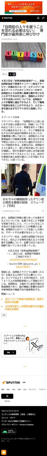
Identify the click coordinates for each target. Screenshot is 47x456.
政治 (13, 389)
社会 (3, 315)
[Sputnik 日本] (7, 19)
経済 (19, 389)
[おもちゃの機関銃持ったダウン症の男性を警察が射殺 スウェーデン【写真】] (23, 180)
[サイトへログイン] (38, 17)
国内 (8, 389)
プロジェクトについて (10, 411)
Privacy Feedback (27, 424)
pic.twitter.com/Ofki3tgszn (23, 259)
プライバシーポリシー (10, 424)
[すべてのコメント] (3, 452)
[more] (42, 210)
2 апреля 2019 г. (28, 265)
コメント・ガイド (8, 418)
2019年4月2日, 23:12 (9, 39)
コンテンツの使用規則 (10, 414)
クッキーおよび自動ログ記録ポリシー (16, 421)
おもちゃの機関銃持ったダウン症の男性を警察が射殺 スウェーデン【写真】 (23, 202)
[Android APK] (8, 432)
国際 (2, 389)
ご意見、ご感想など (28, 414)
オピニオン (32, 389)
